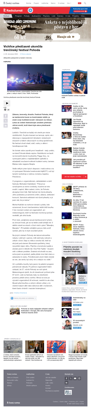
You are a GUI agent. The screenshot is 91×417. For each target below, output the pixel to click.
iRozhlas (28, 3)
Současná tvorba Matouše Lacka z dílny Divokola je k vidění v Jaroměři (80, 217)
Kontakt (48, 388)
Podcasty (29, 383)
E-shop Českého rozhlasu (72, 242)
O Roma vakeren (25, 54)
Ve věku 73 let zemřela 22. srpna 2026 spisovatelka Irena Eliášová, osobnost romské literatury (80, 205)
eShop (9, 385)
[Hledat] (85, 3)
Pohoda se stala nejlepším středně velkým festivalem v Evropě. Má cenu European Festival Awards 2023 (37, 311)
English (82, 401)
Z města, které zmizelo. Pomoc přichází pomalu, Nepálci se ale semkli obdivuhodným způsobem (13, 357)
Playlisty (46, 16)
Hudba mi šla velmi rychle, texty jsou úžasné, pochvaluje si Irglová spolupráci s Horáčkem (80, 111)
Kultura (6, 16)
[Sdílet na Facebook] (6, 116)
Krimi (65, 78)
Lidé (53, 16)
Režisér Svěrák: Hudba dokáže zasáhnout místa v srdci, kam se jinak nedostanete (80, 152)
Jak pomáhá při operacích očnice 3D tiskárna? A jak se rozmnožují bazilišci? (80, 163)
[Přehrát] (7, 103)
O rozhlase (61, 3)
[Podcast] (5, 110)
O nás (67, 16)
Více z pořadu (67, 184)
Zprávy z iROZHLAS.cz (12, 339)
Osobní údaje (63, 401)
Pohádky (66, 81)
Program (36, 3)
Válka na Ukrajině (12, 377)
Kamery (60, 16)
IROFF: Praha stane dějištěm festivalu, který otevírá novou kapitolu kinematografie (79, 230)
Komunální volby (12, 380)
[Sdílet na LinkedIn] (6, 125)
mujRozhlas (45, 3)
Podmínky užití (73, 401)
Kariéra (48, 385)
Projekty (75, 16)
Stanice (53, 3)
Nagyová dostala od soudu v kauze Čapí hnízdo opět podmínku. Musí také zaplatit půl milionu (78, 357)
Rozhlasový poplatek (52, 391)
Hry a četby (66, 74)
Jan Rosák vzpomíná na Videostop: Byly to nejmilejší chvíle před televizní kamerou (80, 124)
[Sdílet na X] (6, 121)
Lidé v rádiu (49, 383)
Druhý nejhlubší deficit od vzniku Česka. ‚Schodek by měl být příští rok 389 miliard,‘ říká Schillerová (34, 357)
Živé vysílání (67, 87)
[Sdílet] (8, 110)
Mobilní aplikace (31, 385)
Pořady (27, 16)
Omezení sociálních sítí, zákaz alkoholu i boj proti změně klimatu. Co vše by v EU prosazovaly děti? (56, 357)
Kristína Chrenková (20, 293)
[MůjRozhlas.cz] (7, 62)
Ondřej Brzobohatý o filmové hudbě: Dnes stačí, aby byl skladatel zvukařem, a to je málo (79, 139)
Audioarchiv (36, 16)
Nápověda (49, 380)
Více (83, 16)
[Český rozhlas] (11, 3)
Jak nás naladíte (51, 377)
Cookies (55, 401)
